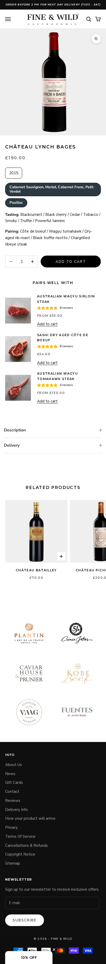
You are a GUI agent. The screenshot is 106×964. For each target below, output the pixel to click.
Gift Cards (14, 782)
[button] (28, 957)
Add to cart (71, 261)
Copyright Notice (20, 854)
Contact (12, 791)
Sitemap (12, 863)
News (10, 773)
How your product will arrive (30, 818)
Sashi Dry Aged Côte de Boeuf (62, 337)
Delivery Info (16, 809)
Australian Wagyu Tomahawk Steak (57, 376)
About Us (13, 764)
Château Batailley (36, 570)
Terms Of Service (20, 836)
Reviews (12, 800)
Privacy (11, 827)
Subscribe (25, 920)
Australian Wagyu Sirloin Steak (66, 298)
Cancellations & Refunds (26, 845)
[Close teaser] (54, 949)
